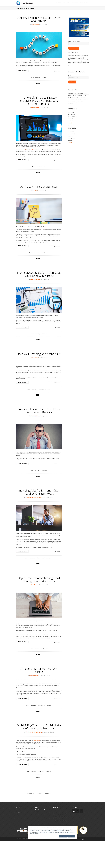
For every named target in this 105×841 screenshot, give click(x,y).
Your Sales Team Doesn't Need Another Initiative (77, 97)
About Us (18, 809)
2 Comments (57, 464)
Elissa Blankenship (35, 279)
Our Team (18, 812)
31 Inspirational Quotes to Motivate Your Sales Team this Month (61, 810)
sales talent (44, 77)
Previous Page (31, 793)
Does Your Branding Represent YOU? (39, 354)
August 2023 (71, 131)
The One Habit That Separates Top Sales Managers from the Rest (77, 102)
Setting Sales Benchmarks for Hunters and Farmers (38, 19)
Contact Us (37, 811)
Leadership (44, 334)
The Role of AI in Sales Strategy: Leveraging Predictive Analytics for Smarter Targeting (39, 100)
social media (37, 740)
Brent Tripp (34, 585)
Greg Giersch (35, 24)
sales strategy (37, 77)
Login (17, 813)
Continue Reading (22, 70)
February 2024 (71, 138)
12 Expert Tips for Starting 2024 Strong (39, 670)
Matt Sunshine (35, 107)
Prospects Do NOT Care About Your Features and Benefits (39, 410)
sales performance (44, 252)
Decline (71, 836)
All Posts (40, 793)
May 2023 (70, 136)
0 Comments (57, 71)
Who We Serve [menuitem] (75, 2)
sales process (71, 114)
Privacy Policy (80, 839)
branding (48, 389)
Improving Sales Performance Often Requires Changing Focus (39, 492)
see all (70, 122)
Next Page (47, 793)
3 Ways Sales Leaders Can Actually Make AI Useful (77, 93)
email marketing (44, 648)
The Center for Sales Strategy (34, 497)
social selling (48, 771)
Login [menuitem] (87, 2)
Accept (63, 836)
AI (44, 166)
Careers (17, 811)
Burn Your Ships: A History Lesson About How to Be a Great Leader (60, 814)
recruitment (71, 120)
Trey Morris (35, 190)
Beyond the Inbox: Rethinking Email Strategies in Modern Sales (39, 579)
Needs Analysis (37, 470)
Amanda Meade (33, 675)
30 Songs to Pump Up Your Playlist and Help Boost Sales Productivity (61, 821)
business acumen (49, 558)
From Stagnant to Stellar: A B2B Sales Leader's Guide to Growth (39, 274)
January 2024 (71, 133)
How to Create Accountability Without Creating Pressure (78, 99)
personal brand (41, 389)
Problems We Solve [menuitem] (61, 2)
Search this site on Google (74, 41)
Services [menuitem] (68, 2)
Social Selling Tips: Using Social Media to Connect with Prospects (39, 726)
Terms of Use (86, 839)
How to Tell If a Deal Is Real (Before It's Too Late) (77, 95)
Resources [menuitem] (82, 2)
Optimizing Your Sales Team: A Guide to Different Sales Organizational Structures (61, 817)
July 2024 (70, 140)
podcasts (70, 118)
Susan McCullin (35, 357)
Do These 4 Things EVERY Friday (39, 186)
